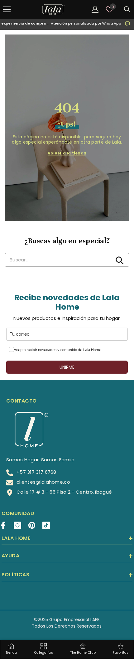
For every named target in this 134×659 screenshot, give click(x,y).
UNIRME (67, 367)
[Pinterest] (31, 525)
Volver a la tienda (67, 153)
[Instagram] (17, 525)
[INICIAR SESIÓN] (95, 9)
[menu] (7, 9)
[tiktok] (46, 525)
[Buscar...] (127, 9)
